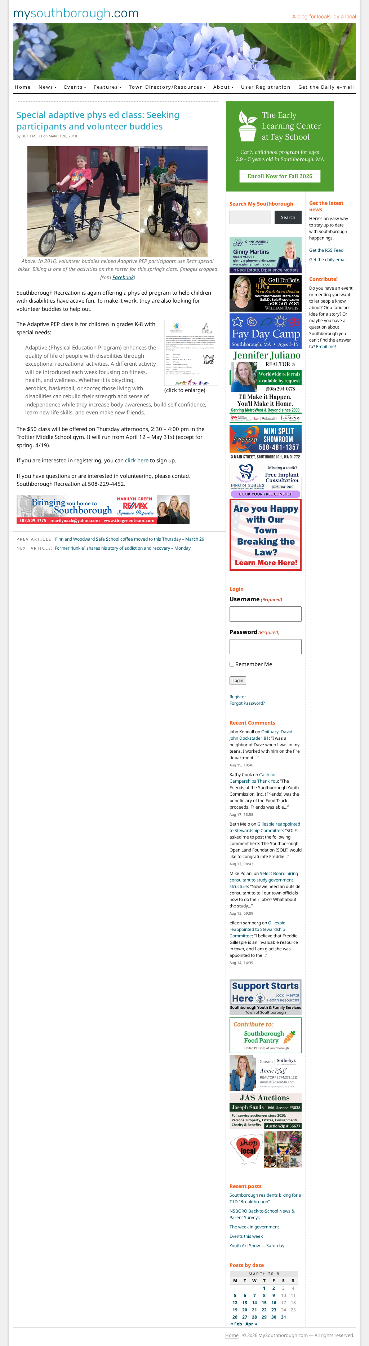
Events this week (246, 1236)
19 (234, 1310)
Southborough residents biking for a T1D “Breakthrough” (265, 1198)
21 (254, 1310)
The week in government (254, 1227)
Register (238, 697)
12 (234, 1302)
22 (264, 1310)
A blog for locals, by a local (324, 16)
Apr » (251, 1324)
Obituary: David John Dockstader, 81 (261, 735)
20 (244, 1310)
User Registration (266, 87)
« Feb (236, 1324)
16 (273, 1302)
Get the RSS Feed (326, 250)
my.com (76, 13)
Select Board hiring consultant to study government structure (264, 879)
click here (136, 460)
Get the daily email (328, 259)
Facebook (123, 277)
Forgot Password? (247, 703)
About (221, 87)
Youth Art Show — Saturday (257, 1245)
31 (283, 1317)
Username (256, 599)
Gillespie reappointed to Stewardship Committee (265, 827)
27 (244, 1317)
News (46, 87)
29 (264, 1317)
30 (273, 1317)
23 (273, 1310)
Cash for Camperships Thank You (254, 777)
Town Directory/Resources (166, 87)
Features (106, 87)
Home (23, 87)
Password (255, 632)
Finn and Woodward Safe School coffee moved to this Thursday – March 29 (129, 539)
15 (264, 1302)
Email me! (326, 346)
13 (244, 1302)
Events (73, 87)
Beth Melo (32, 135)
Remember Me (253, 664)
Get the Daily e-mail (326, 87)
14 (254, 1302)
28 (254, 1317)
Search (288, 217)
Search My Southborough (261, 203)
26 (234, 1317)
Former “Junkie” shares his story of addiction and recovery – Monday (123, 548)
